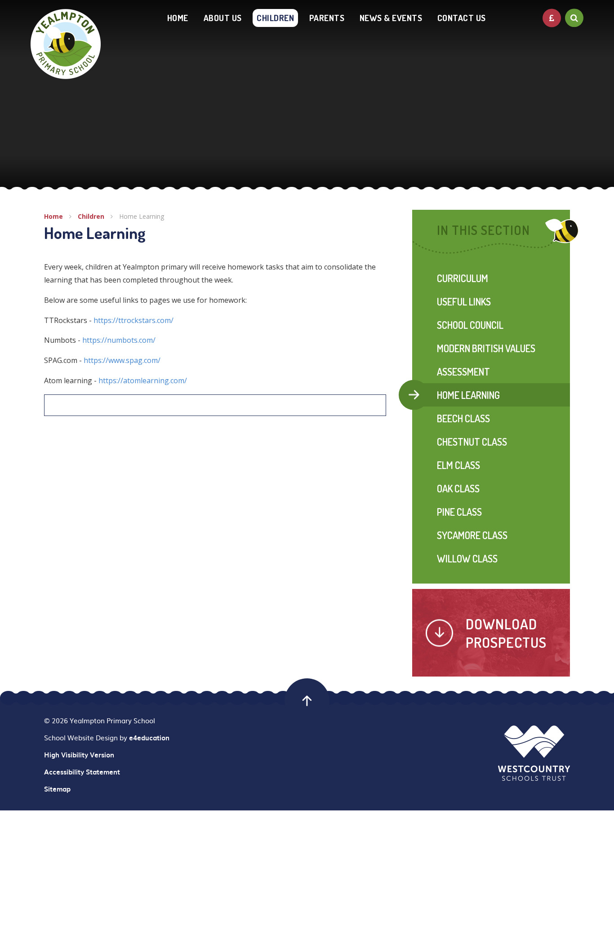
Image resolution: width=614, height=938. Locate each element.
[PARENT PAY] (552, 18)
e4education (149, 738)
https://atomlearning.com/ (142, 380)
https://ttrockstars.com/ (133, 320)
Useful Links (464, 301)
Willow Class (467, 558)
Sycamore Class (472, 535)
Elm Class (458, 465)
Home (53, 216)
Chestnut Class (472, 441)
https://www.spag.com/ (122, 360)
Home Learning (141, 216)
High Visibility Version (79, 755)
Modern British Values (486, 348)
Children (91, 216)
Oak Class (458, 488)
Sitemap (57, 789)
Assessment (463, 371)
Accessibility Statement (82, 772)
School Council (470, 325)
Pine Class (459, 511)
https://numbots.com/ (119, 340)
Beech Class (463, 418)
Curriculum (462, 278)
